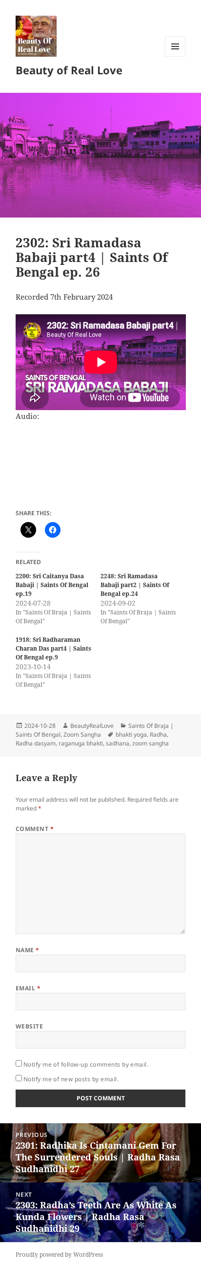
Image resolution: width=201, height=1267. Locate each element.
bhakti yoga (131, 734)
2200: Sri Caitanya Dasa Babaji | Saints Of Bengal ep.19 (52, 585)
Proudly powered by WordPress (59, 1254)
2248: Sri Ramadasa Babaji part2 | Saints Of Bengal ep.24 (134, 585)
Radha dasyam (36, 743)
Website (29, 1026)
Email (28, 988)
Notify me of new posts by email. (71, 1079)
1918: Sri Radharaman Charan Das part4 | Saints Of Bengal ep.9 (53, 648)
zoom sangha (150, 743)
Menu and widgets (175, 56)
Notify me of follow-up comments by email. (86, 1064)
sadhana (117, 743)
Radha (158, 734)
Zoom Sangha (82, 734)
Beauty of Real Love (69, 70)
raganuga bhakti (81, 743)
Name (28, 950)
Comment (35, 829)
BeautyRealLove (92, 725)
